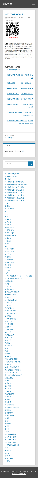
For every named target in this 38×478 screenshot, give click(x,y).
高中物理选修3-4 (27, 99)
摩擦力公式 (9, 321)
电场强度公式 (9, 335)
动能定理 (8, 257)
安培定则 (8, 383)
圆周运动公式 (9, 297)
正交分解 (8, 327)
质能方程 (8, 238)
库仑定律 (8, 265)
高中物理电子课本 (13, 75)
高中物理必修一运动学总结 (14, 182)
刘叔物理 (7, 4)
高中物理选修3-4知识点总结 (14, 198)
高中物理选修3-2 (13, 94)
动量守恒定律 (9, 289)
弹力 (6, 214)
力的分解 (8, 225)
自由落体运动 (9, 209)
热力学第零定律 (10, 434)
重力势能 (8, 254)
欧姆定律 (8, 356)
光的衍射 (8, 426)
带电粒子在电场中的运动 (13, 278)
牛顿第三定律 (9, 233)
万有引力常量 (9, 252)
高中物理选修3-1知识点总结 (14, 190)
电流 (6, 348)
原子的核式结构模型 (12, 407)
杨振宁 (7, 456)
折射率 (7, 421)
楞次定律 (8, 391)
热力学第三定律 (10, 442)
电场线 (7, 343)
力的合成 (8, 222)
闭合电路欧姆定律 (11, 372)
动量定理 (8, 286)
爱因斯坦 (8, 450)
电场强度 (8, 268)
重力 (6, 211)
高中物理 (3, 471)
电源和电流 (9, 281)
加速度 (7, 206)
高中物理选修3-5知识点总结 (14, 200)
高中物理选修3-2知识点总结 (14, 192)
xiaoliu (23, 18)
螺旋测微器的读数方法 (13, 370)
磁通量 (7, 380)
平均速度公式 (9, 308)
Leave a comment (10, 20)
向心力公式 (9, 332)
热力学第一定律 (10, 437)
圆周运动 (8, 243)
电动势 (7, 284)
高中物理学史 (12, 83)
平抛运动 (8, 241)
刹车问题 (8, 316)
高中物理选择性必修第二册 (17, 121)
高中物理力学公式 (11, 300)
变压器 (7, 399)
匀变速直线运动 (10, 311)
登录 (23, 151)
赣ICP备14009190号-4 (19, 474)
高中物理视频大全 (13, 70)
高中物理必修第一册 (14, 104)
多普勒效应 (9, 413)
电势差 (7, 270)
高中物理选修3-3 (13, 99)
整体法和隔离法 (10, 235)
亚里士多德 (9, 458)
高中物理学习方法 (11, 176)
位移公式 (8, 305)
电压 (6, 351)
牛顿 (6, 448)
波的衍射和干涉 (10, 415)
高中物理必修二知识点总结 (14, 187)
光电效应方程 (9, 405)
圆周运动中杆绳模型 (12, 292)
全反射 (7, 418)
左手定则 (8, 386)
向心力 (7, 246)
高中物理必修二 (13, 88)
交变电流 (8, 397)
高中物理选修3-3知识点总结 (14, 195)
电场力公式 (9, 337)
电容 (6, 273)
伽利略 (7, 453)
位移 (6, 203)
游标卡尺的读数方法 (12, 367)
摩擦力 (7, 217)
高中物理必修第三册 (14, 112)
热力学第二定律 (10, 440)
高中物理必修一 (27, 83)
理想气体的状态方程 (12, 445)
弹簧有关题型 (9, 329)
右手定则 (8, 389)
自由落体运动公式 (11, 313)
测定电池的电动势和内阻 (13, 375)
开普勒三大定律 (10, 295)
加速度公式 (9, 303)
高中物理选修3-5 (27, 94)
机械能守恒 (9, 260)
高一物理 (8, 179)
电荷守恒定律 (9, 262)
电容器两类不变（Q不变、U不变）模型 (18, 276)
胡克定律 (8, 219)
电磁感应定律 (9, 394)
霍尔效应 (8, 402)
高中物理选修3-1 (27, 88)
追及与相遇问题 (10, 319)
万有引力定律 (9, 249)
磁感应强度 (9, 378)
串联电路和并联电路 (12, 359)
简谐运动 (8, 410)
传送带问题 (9, 324)
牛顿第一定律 (9, 227)
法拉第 (7, 461)
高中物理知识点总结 (12, 174)
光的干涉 (8, 423)
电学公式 (8, 340)
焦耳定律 (8, 364)
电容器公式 (9, 346)
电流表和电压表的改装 (13, 362)
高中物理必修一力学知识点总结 (16, 184)
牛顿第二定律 (9, 230)
